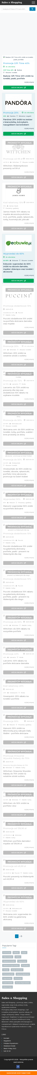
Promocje (6, 952)
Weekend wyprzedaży (10, 965)
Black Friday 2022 (10, 1048)
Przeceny (25, 965)
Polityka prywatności (11, 1043)
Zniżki (24, 952)
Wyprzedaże (7, 957)
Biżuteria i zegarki (25, 116)
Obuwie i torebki (11, 72)
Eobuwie (15, 260)
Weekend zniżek (9, 961)
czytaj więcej (29, 82)
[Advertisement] (18, 31)
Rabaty (16, 952)
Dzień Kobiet (7, 983)
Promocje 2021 (8, 974)
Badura (19, 70)
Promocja (18, 978)
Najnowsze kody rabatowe (18, 1073)
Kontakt (6, 1038)
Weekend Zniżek (9, 1046)
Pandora (12, 116)
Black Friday (7, 987)
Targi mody (22, 961)
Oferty (18, 957)
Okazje (5, 970)
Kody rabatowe (17, 970)
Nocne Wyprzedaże (22, 983)
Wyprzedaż (7, 978)
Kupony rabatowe (23, 974)
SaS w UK (7, 1051)
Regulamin (7, 1041)
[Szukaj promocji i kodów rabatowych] (32, 9)
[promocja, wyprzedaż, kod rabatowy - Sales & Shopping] (12, 2)
